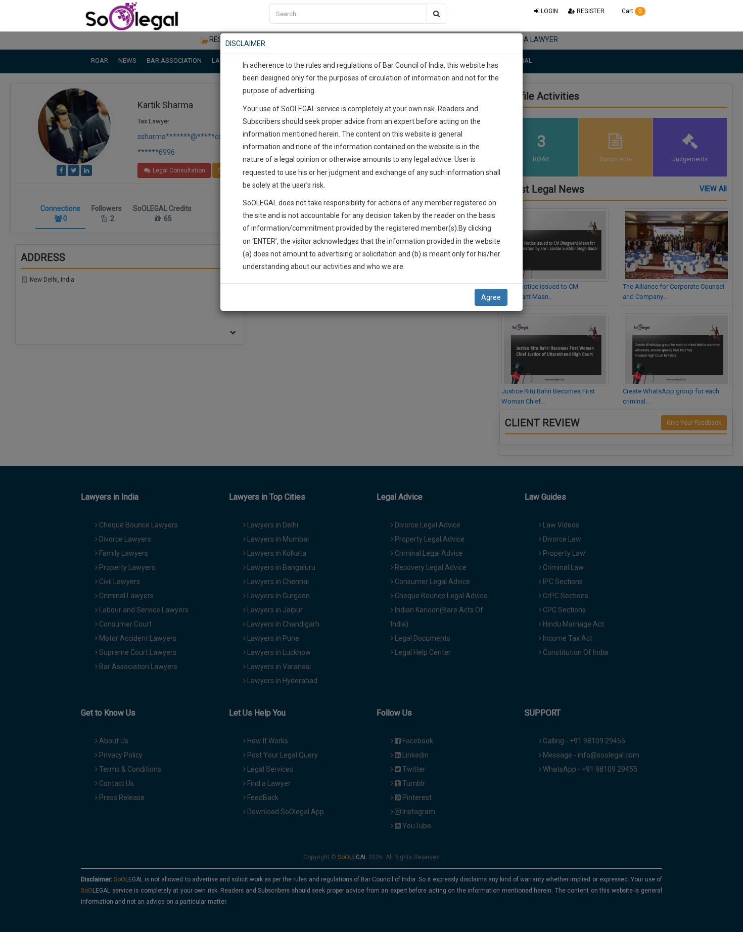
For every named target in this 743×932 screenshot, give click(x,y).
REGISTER (590, 11)
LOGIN (548, 11)
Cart (631, 11)
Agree (491, 297)
